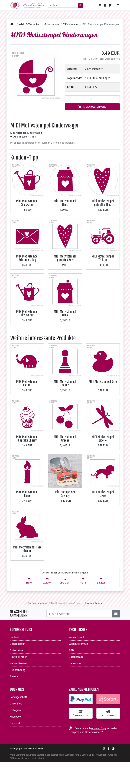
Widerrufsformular (79, 643)
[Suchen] (80, 5)
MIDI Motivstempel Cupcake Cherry (27, 438)
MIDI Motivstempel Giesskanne (27, 313)
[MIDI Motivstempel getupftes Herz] (65, 234)
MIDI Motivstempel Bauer (65, 383)
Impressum (75, 663)
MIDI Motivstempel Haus (65, 313)
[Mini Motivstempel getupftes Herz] (103, 179)
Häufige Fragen (18, 656)
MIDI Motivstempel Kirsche (65, 438)
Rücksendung (17, 669)
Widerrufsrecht (77, 637)
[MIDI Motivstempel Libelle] (103, 415)
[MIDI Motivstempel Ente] (103, 360)
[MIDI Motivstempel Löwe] (103, 470)
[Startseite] (11, 24)
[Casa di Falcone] (27, 5)
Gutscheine (16, 650)
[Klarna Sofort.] (108, 699)
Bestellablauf (17, 643)
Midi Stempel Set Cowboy (65, 493)
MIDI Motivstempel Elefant (27, 383)
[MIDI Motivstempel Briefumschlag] (27, 234)
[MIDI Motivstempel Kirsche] (65, 415)
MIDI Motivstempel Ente (103, 381)
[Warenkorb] (110, 5)
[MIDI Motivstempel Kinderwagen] (35, 75)
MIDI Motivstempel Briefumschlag (27, 258)
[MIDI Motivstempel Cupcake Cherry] (27, 415)
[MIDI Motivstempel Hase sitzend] (27, 525)
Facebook (15, 716)
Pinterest (15, 723)
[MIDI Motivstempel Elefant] (27, 360)
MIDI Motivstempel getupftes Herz (65, 258)
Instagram (16, 710)
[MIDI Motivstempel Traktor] (103, 234)
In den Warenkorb (94, 106)
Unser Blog (16, 703)
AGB (71, 650)
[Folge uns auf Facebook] (108, 748)
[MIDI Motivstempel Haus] (65, 290)
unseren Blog (98, 728)
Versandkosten (112, 58)
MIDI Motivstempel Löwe (103, 493)
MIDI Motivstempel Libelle (103, 438)
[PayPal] (80, 699)
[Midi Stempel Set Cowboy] (65, 470)
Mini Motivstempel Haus (65, 202)
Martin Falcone (35, 748)
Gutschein (108, 715)
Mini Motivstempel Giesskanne (27, 202)
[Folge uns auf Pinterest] (113, 748)
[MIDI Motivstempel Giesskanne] (27, 290)
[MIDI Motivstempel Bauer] (65, 360)
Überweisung (80, 715)
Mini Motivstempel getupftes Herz (103, 202)
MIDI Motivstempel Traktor (103, 258)
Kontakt (14, 637)
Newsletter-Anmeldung (19, 613)
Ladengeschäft (18, 697)
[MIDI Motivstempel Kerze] (27, 470)
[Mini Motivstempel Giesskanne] (27, 179)
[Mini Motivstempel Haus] (65, 179)
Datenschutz (76, 656)
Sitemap (14, 676)
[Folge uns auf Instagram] (104, 748)
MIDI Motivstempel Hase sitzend (27, 549)
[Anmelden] (116, 613)
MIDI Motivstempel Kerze (27, 493)
